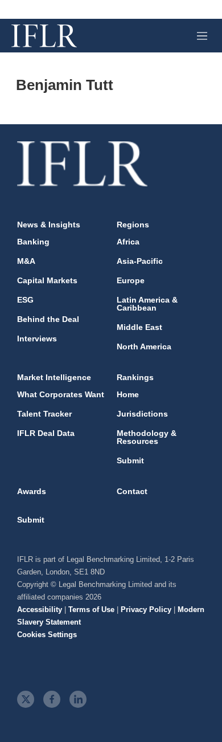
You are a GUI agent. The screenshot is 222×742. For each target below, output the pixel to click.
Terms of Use (91, 609)
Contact (132, 491)
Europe (131, 280)
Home (128, 394)
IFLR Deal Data (46, 433)
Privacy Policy (146, 609)
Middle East (139, 327)
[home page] (44, 36)
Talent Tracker (44, 414)
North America (144, 346)
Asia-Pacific (140, 261)
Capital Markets (47, 280)
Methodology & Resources (146, 437)
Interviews (37, 339)
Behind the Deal (48, 319)
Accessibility (39, 609)
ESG (25, 300)
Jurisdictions (142, 414)
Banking (33, 242)
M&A (26, 261)
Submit (130, 460)
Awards (31, 491)
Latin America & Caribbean (147, 304)
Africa (128, 242)
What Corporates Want (60, 394)
